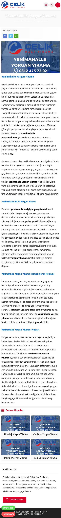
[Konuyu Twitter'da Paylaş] (11, 36)
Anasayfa (18, 21)
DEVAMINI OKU (17, 500)
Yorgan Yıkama (40, 21)
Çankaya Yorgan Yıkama (45, 434)
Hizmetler (28, 21)
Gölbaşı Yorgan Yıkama (45, 458)
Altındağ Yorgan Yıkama (16, 434)
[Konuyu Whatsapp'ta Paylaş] (16, 36)
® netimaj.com (36, 514)
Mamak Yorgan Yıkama (15, 458)
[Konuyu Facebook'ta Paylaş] (5, 36)
